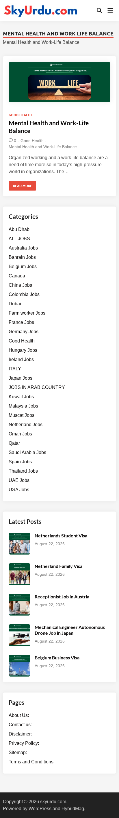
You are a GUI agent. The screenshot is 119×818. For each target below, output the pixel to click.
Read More (22, 187)
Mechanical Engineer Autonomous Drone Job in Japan (70, 630)
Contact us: (20, 724)
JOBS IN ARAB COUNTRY (37, 387)
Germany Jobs (23, 331)
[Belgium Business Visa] (19, 658)
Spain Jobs (20, 461)
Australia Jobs (23, 247)
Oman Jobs (20, 433)
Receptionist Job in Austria (62, 596)
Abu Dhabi (20, 229)
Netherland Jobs (25, 424)
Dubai (15, 303)
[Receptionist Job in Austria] (19, 597)
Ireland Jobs (21, 359)
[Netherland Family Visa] (19, 566)
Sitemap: (18, 752)
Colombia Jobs (24, 294)
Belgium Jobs (23, 266)
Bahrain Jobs (22, 257)
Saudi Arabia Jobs (27, 452)
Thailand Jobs (23, 471)
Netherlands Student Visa (61, 535)
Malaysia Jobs (23, 405)
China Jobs (20, 285)
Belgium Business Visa (57, 657)
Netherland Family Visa (58, 566)
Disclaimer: (20, 733)
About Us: (19, 715)
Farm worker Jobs (27, 313)
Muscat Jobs (21, 415)
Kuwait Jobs (21, 396)
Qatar (14, 443)
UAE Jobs (19, 480)
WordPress (40, 808)
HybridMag (73, 808)
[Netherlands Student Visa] (19, 536)
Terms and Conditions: (32, 761)
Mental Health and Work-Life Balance (43, 146)
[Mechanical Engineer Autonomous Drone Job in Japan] (19, 627)
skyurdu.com (53, 801)
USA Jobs (19, 489)
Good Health (20, 114)
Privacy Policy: (24, 743)
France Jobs (21, 322)
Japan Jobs (20, 378)
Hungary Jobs (23, 350)
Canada (17, 275)
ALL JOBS (19, 238)
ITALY (15, 368)
